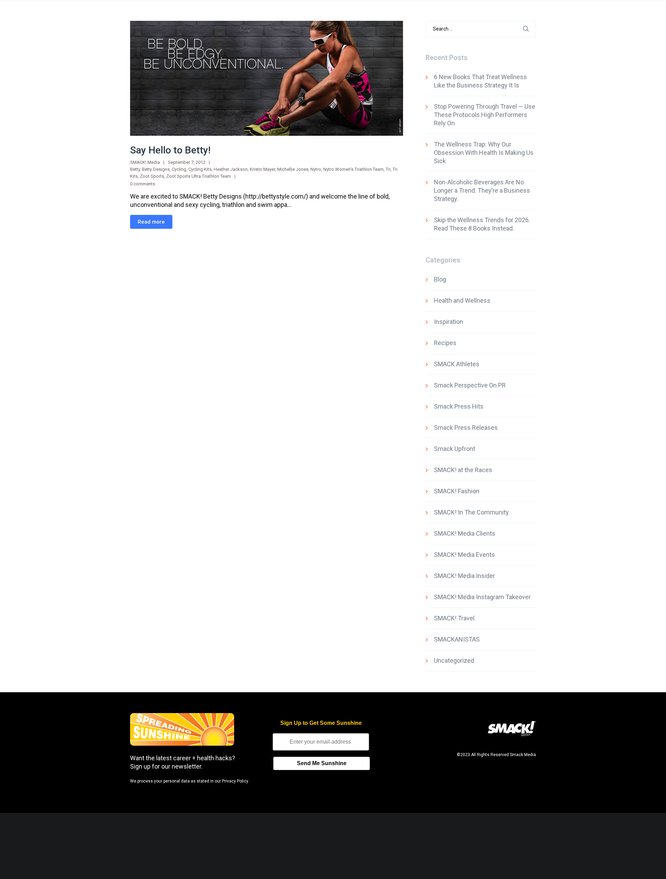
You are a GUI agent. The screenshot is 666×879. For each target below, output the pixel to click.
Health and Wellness (462, 300)
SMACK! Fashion (456, 491)
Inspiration (448, 321)
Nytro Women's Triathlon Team (353, 169)
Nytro (315, 169)
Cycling (179, 169)
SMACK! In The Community (471, 512)
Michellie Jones (292, 169)
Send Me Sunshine (322, 763)
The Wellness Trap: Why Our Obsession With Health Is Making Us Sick (483, 153)
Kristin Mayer (262, 169)
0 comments (142, 183)
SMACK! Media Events (464, 554)
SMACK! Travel (454, 618)
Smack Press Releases (466, 427)
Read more (151, 222)
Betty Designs (156, 169)
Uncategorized (454, 660)
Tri (388, 169)
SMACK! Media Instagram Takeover (482, 597)
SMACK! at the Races (463, 470)
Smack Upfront (454, 448)
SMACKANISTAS (457, 639)
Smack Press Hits (459, 406)
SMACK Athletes (456, 364)
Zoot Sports (152, 176)
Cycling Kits (200, 169)
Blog (440, 279)
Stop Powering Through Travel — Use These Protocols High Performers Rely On (484, 115)
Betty (135, 169)
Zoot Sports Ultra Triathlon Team (198, 176)
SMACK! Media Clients (464, 533)
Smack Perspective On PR (470, 385)
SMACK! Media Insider (464, 575)
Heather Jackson (231, 169)
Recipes (445, 342)
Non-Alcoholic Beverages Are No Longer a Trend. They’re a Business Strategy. (482, 190)
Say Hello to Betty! (170, 150)
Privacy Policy (235, 781)
